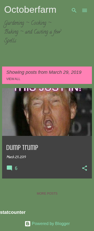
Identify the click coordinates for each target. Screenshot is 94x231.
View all (13, 79)
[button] (84, 168)
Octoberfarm (30, 9)
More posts (47, 193)
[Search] (74, 10)
